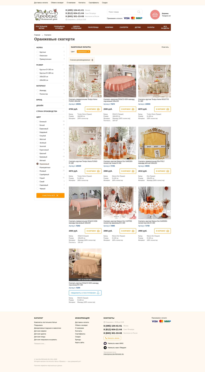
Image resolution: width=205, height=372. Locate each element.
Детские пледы (39, 337)
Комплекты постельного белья (45, 322)
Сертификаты (94, 3)
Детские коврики (40, 331)
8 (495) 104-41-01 (75, 10)
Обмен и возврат (57, 3)
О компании (71, 3)
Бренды (78, 339)
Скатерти (47, 35)
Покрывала (38, 325)
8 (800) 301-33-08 (75, 16)
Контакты (82, 3)
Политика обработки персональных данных (48, 365)
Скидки (104, 3)
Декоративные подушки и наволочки (47, 328)
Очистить (165, 47)
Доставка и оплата (41, 3)
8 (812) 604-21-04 (75, 13)
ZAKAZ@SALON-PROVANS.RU (114, 354)
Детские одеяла (40, 334)
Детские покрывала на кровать (45, 339)
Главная (37, 35)
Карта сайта (79, 342)
